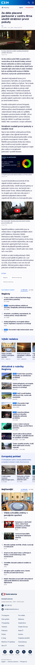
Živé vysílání (5, 619)
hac (2, 26)
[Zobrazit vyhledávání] (29, 2)
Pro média (21, 615)
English (3, 661)
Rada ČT (21, 630)
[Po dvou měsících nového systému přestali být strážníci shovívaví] (17, 40)
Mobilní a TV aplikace (8, 642)
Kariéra (20, 634)
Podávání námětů (23, 638)
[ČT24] (5, 3)
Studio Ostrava (23, 627)
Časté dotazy (22, 642)
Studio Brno (22, 623)
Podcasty (4, 630)
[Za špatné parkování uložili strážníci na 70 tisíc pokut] (17, 164)
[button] (17, 210)
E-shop (3, 638)
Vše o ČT (4, 645)
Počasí (3, 634)
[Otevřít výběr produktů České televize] (33, 2)
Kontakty (21, 645)
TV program (5, 615)
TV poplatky (5, 623)
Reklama (21, 619)
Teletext (4, 627)
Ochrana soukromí (13, 661)
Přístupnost (23, 661)
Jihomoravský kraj (17, 277)
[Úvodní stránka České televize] (9, 594)
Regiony (5, 277)
